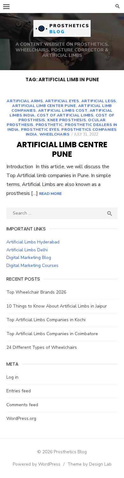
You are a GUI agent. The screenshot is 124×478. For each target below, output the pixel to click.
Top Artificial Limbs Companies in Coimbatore (52, 334)
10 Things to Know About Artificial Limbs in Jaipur (56, 306)
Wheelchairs (54, 134)
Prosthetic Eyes (40, 129)
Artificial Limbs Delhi (27, 250)
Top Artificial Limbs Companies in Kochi (46, 320)
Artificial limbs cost (62, 110)
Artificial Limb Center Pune (44, 105)
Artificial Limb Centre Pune (62, 149)
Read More (50, 193)
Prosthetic (49, 124)
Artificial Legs (98, 100)
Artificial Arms (25, 100)
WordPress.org (21, 418)
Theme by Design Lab (89, 464)
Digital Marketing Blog (28, 258)
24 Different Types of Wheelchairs (41, 347)
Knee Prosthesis (66, 120)
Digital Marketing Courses (32, 265)
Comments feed (22, 405)
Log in (12, 377)
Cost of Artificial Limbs (65, 115)
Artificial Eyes (62, 100)
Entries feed (18, 391)
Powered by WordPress (36, 464)
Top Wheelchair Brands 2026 (36, 292)
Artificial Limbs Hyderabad (32, 242)
